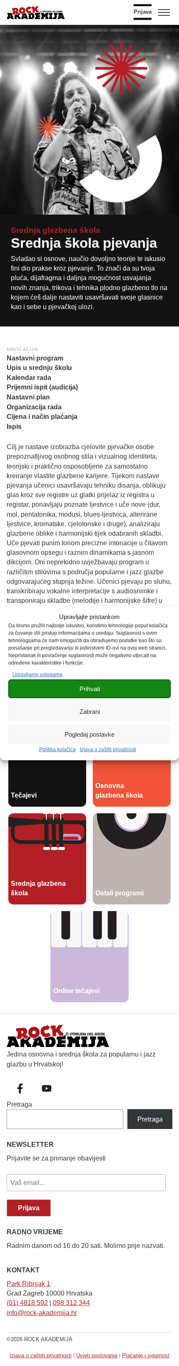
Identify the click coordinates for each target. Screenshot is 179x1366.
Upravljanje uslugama (37, 674)
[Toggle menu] (164, 12)
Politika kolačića (57, 749)
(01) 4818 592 (27, 1302)
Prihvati (90, 688)
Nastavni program (35, 358)
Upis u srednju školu (39, 367)
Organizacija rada (34, 407)
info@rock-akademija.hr (42, 1312)
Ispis (14, 426)
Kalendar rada (29, 377)
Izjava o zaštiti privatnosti (108, 749)
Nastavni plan (28, 397)
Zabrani (90, 711)
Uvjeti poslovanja (96, 1355)
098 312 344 (71, 1302)
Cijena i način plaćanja (42, 416)
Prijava (143, 12)
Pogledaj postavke (89, 734)
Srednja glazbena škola (55, 230)
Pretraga (19, 1104)
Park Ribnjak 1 (28, 1283)
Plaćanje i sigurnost (145, 1355)
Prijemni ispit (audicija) (42, 387)
